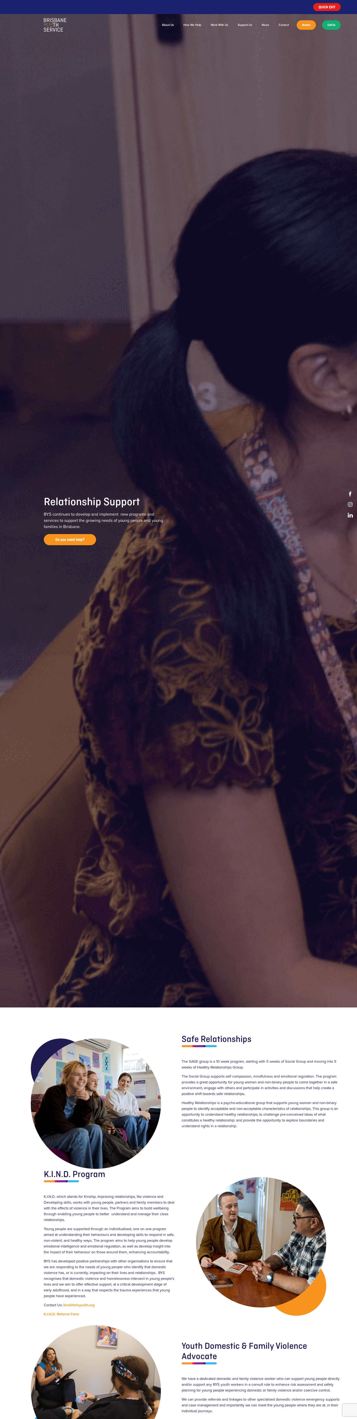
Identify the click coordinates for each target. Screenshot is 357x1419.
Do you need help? (69, 539)
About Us (168, 25)
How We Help (192, 25)
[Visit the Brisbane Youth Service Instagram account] (351, 504)
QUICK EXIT (327, 7)
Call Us (331, 25)
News (265, 25)
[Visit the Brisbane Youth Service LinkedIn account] (351, 515)
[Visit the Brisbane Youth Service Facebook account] (351, 494)
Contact (284, 25)
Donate (306, 25)
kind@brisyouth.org (79, 1305)
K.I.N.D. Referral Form (61, 1314)
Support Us (245, 25)
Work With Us (219, 25)
